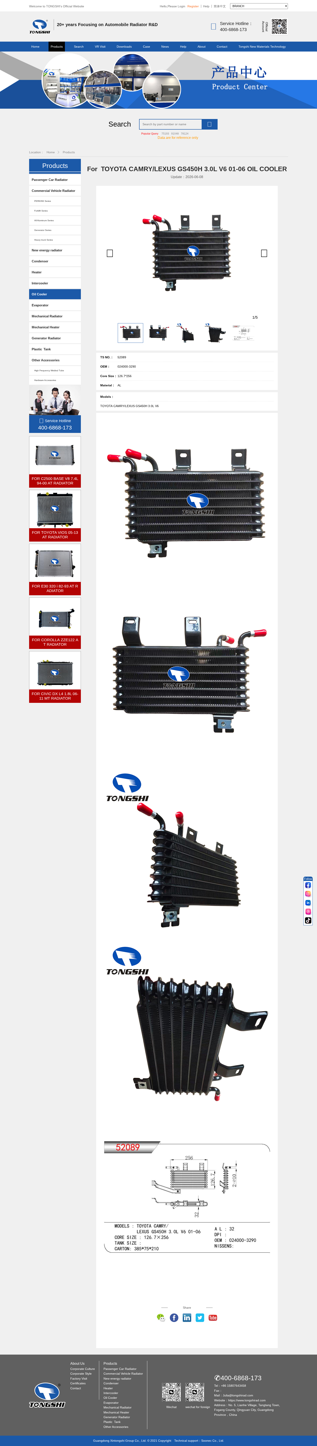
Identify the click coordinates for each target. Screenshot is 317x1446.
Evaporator (40, 305)
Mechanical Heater (46, 327)
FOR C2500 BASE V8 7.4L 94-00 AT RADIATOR (55, 480)
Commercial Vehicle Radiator (53, 191)
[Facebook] (308, 885)
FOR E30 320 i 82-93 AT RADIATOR (55, 588)
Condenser (40, 261)
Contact (222, 46)
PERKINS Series (41, 201)
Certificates (78, 1383)
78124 (184, 133)
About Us (77, 1363)
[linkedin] (308, 903)
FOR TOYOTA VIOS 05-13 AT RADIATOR (55, 534)
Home (35, 46)
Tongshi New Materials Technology (262, 46)
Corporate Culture (82, 1369)
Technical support (186, 1440)
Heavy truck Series (42, 240)
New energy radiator (47, 250)
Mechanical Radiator (47, 316)
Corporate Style (81, 1373)
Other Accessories (46, 360)
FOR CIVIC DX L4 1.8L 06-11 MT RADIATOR (55, 696)
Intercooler (40, 283)
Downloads (124, 46)
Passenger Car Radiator (50, 180)
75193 (165, 133)
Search (79, 46)
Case (146, 46)
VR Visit (100, 46)
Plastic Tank (41, 349)
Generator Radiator (46, 338)
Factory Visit (78, 1378)
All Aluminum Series (43, 220)
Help (206, 6)
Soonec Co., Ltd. (212, 1440)
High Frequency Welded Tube (48, 370)
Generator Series (41, 230)
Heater (37, 272)
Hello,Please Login (172, 6)
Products (57, 46)
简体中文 (220, 6)
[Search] (209, 124)
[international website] (308, 912)
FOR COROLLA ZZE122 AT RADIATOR (55, 642)
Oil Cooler (39, 294)
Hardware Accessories (44, 380)
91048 (175, 133)
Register (193, 6)
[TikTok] (308, 921)
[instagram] (308, 894)
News (165, 46)
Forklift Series (40, 211)
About (202, 46)
